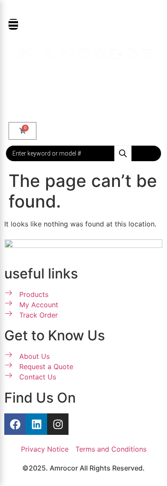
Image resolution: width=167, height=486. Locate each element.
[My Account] (15, 82)
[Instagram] (58, 424)
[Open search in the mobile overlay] (83, 153)
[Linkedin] (36, 424)
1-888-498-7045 (87, 8)
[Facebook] (15, 424)
